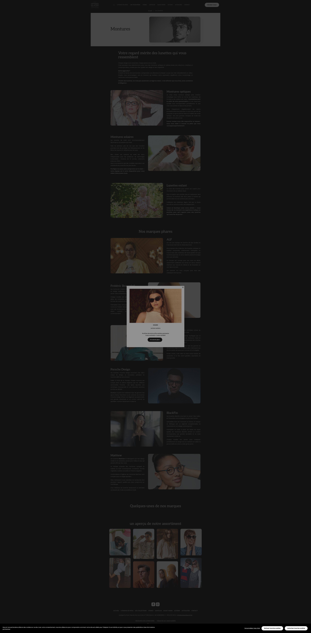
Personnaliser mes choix (252, 628)
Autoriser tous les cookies (296, 628)
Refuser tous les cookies (272, 628)
